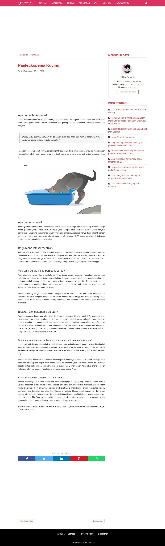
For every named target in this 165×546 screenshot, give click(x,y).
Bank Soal (106, 3)
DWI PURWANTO (88, 542)
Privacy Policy (86, 534)
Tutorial (43, 3)
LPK (95, 3)
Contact (71, 534)
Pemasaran (84, 3)
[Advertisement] (82, 29)
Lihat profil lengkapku (128, 92)
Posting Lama (98, 521)
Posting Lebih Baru (26, 521)
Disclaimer (103, 534)
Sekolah (71, 3)
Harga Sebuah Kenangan (122, 137)
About (60, 534)
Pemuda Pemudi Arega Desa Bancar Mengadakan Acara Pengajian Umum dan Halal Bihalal (127, 121)
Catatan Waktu (122, 3)
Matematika (57, 3)
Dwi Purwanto (129, 77)
